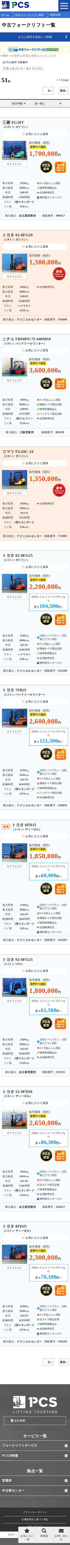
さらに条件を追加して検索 (35, 36)
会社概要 (19, 1420)
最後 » (63, 90)
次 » (50, 90)
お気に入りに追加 (37, 133)
